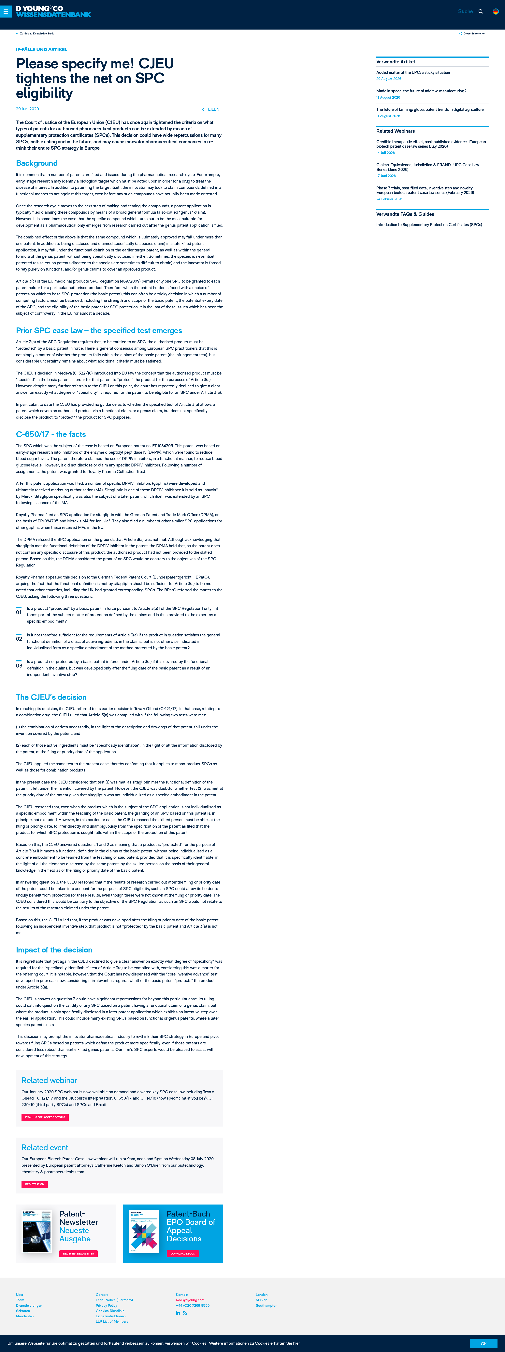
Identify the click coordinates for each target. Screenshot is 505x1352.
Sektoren (23, 1311)
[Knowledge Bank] (54, 18)
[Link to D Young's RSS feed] (186, 1313)
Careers (102, 1295)
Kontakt (182, 1295)
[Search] (481, 12)
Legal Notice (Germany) (114, 1300)
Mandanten (25, 1316)
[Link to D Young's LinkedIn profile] (178, 1313)
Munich (261, 1300)
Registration (34, 1184)
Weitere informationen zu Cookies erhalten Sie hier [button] (254, 1343)
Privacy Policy (106, 1305)
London (262, 1295)
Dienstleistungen (29, 1305)
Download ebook (182, 1253)
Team (20, 1300)
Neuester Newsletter (78, 1253)
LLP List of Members (112, 1321)
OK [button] (484, 1343)
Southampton (266, 1305)
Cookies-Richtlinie (110, 1311)
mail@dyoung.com (190, 1300)
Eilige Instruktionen (111, 1316)
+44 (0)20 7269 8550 (192, 1305)
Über (19, 1295)
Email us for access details (45, 1117)
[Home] (54, 9)
